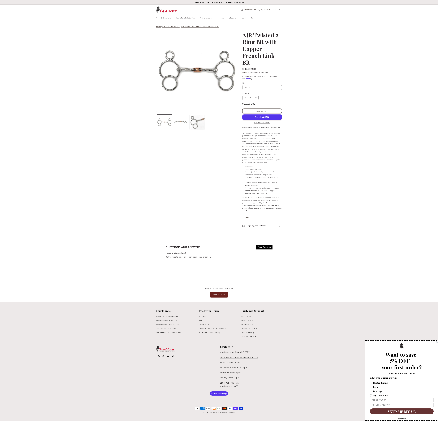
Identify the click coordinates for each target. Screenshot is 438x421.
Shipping (245, 72)
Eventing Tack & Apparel (166, 320)
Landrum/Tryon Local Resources (212, 328)
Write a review (219, 295)
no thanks (401, 418)
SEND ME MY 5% (401, 411)
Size (244, 83)
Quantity (245, 93)
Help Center (246, 316)
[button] (164, 18)
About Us (202, 316)
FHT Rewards (204, 324)
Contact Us (226, 346)
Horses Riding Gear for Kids (167, 324)
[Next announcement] (280, 2)
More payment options (262, 122)
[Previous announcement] (157, 2)
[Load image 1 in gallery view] (164, 122)
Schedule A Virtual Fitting (209, 332)
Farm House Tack (215, 412)
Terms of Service (248, 336)
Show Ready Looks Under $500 (169, 332)
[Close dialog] (436, 342)
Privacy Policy (247, 320)
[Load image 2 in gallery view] (180, 122)
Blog (254, 10)
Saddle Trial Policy (249, 328)
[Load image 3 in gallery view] (197, 122)
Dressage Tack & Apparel (167, 316)
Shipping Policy (247, 332)
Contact (248, 10)
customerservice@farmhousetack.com (239, 357)
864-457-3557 (242, 352)
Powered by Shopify (228, 412)
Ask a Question (264, 247)
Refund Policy (247, 324)
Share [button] (247, 217)
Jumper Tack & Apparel (166, 328)
